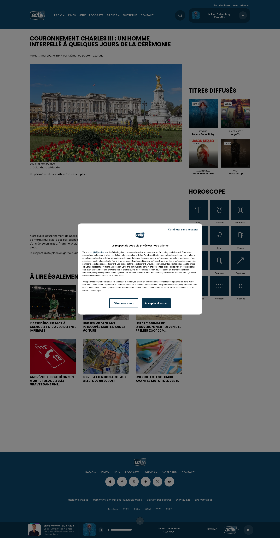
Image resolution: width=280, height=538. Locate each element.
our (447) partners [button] (98, 252)
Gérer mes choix (124, 303)
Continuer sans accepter (183, 229)
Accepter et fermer (156, 303)
